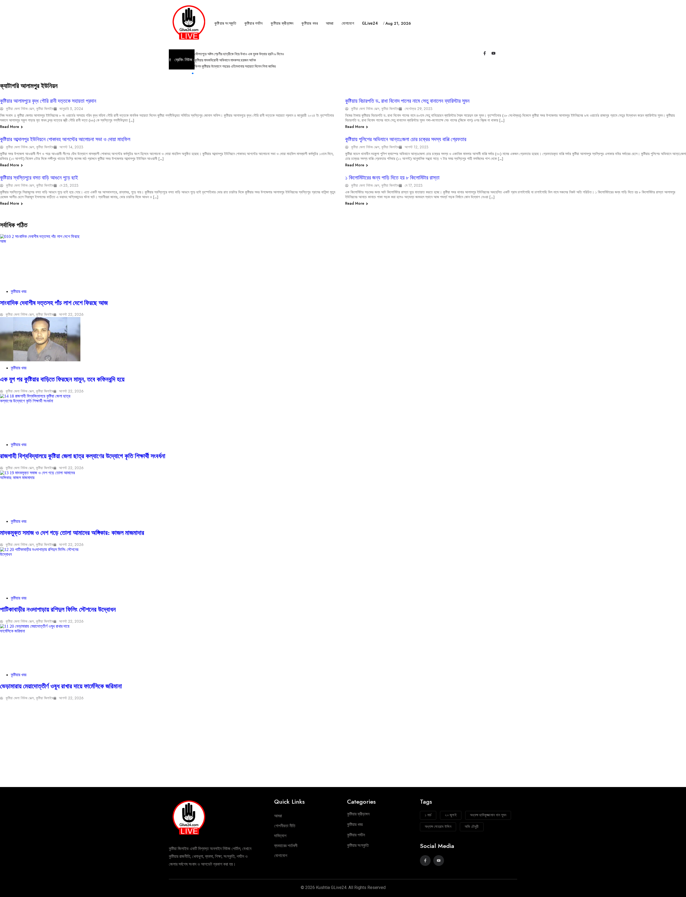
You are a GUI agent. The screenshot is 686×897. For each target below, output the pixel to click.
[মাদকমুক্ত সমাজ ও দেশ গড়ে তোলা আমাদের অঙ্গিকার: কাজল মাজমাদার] (343, 492)
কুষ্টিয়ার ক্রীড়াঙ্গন (282, 23)
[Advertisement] (343, 745)
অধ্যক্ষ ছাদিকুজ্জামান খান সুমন (488, 815)
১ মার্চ (428, 815)
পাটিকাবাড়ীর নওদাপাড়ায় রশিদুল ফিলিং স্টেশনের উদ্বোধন (58, 609)
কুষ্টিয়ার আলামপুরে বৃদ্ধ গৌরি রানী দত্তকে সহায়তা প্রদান (48, 101)
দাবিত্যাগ (280, 835)
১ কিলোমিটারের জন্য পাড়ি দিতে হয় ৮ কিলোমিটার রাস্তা (392, 177)
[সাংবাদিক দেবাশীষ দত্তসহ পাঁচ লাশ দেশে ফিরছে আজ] (343, 259)
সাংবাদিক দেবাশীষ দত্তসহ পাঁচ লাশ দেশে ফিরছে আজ (54, 302)
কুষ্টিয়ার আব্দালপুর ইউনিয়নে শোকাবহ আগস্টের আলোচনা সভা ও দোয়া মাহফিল (65, 139)
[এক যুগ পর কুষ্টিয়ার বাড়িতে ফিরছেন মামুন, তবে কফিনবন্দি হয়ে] (343, 339)
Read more (10, 126)
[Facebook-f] (485, 53)
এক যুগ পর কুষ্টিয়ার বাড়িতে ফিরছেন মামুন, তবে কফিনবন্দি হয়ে (62, 379)
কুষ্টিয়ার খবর (309, 23)
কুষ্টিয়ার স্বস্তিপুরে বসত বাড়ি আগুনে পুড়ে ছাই (39, 177)
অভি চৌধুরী (472, 826)
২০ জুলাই (451, 815)
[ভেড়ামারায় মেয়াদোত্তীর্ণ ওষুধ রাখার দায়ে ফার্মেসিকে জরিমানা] (343, 646)
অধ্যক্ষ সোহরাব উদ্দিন (438, 826)
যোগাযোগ (348, 23)
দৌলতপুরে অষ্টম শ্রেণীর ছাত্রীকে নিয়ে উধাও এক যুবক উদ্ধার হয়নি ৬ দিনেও (239, 54)
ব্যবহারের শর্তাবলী (285, 845)
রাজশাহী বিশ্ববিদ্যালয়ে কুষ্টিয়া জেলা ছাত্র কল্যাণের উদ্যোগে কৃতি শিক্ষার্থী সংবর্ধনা (82, 456)
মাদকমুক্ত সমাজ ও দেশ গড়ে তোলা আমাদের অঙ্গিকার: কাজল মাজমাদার (72, 532)
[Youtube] (493, 53)
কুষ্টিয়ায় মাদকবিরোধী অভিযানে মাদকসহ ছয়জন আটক (225, 60)
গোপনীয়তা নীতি (284, 825)
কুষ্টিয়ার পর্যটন (253, 23)
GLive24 (370, 23)
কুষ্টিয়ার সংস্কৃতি (225, 23)
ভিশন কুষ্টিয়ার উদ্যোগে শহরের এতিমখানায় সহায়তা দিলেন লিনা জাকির (236, 66)
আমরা (330, 23)
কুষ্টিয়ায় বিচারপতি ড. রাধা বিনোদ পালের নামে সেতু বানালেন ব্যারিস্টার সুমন (407, 101)
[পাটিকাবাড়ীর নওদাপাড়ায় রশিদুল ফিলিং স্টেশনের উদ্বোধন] (343, 569)
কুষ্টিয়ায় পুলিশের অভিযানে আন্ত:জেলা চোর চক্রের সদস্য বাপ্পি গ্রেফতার (405, 139)
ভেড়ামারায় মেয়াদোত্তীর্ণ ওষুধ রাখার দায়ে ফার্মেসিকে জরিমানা (61, 686)
